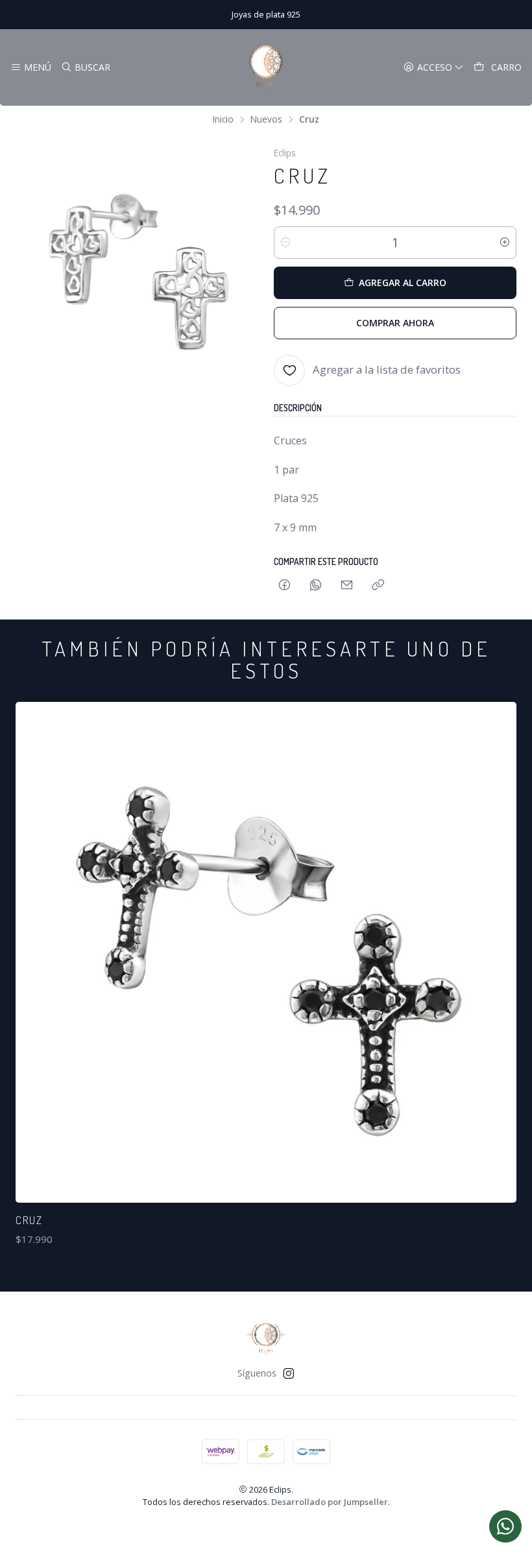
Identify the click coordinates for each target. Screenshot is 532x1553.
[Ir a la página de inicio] (266, 67)
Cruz (29, 1220)
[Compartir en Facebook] (284, 585)
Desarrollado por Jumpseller (329, 1502)
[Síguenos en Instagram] (288, 1373)
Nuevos (266, 119)
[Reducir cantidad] (285, 242)
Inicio (223, 119)
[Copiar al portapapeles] (378, 585)
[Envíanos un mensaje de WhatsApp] (505, 1526)
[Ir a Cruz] (266, 952)
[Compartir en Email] (346, 585)
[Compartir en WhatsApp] (315, 585)
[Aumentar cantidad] (505, 242)
